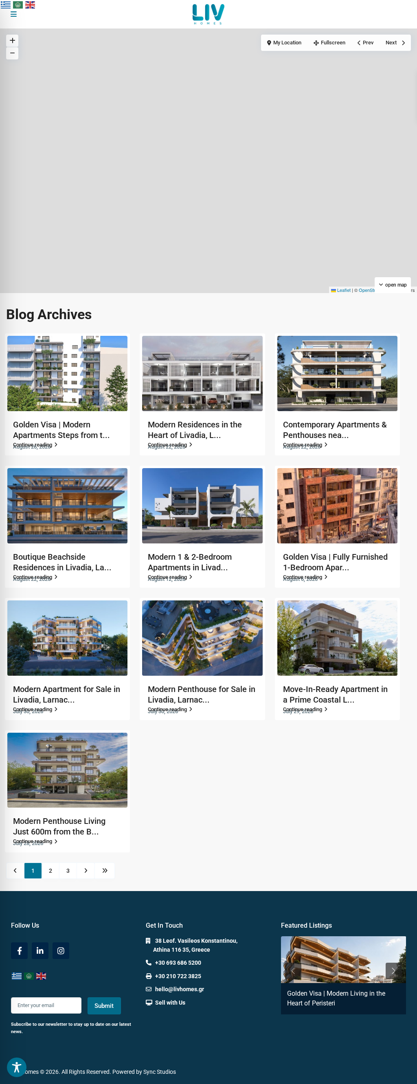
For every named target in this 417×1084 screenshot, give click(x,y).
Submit (104, 1006)
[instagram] (61, 950)
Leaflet (343, 290)
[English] (30, 4)
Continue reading (32, 445)
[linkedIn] (40, 950)
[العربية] (18, 4)
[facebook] (19, 950)
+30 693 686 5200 (178, 962)
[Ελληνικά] (6, 4)
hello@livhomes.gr (179, 989)
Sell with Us (170, 1002)
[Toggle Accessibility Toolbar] (16, 1067)
